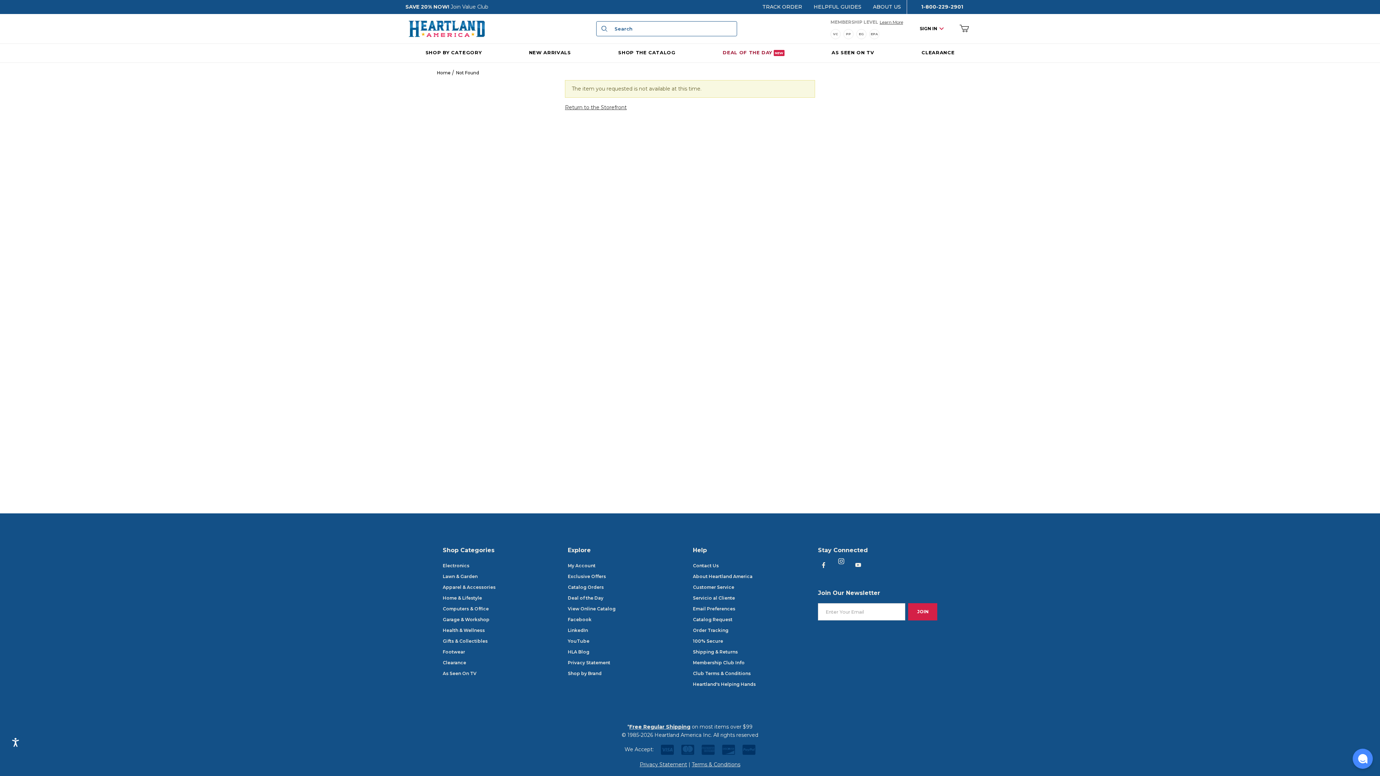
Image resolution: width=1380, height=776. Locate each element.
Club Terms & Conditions (722, 673)
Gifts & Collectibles (465, 641)
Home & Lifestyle (462, 598)
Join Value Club (469, 7)
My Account (581, 565)
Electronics (456, 565)
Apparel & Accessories (469, 587)
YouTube (578, 641)
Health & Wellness (464, 630)
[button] (1363, 759)
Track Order (782, 7)
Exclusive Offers (587, 576)
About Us (887, 7)
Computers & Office (466, 608)
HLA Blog (578, 652)
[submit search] (603, 29)
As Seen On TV (460, 673)
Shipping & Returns (715, 652)
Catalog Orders (586, 587)
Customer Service (713, 587)
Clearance (454, 662)
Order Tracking (710, 630)
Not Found (467, 72)
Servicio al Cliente (714, 598)
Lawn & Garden (460, 576)
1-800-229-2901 (942, 7)
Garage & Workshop (466, 619)
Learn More (891, 22)
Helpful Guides (837, 7)
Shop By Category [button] (454, 52)
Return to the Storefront (596, 107)
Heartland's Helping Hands (724, 684)
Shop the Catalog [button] (646, 52)
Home (444, 72)
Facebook (580, 619)
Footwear (454, 652)
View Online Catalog (592, 608)
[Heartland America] (446, 28)
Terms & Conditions (716, 764)
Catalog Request (712, 619)
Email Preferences (714, 608)
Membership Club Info (719, 662)
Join (923, 611)
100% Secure (708, 641)
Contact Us (706, 565)
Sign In (928, 28)
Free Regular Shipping (659, 727)
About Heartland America (723, 576)
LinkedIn (578, 630)
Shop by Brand (585, 673)
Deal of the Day (585, 598)
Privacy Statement (589, 662)
